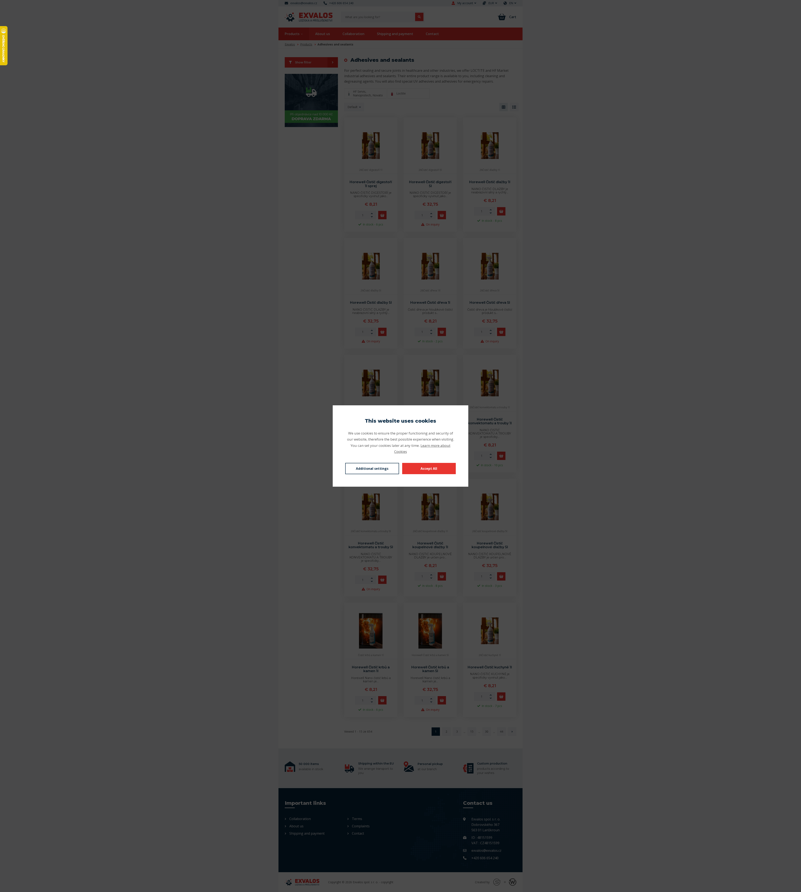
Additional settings (372, 468)
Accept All (429, 468)
